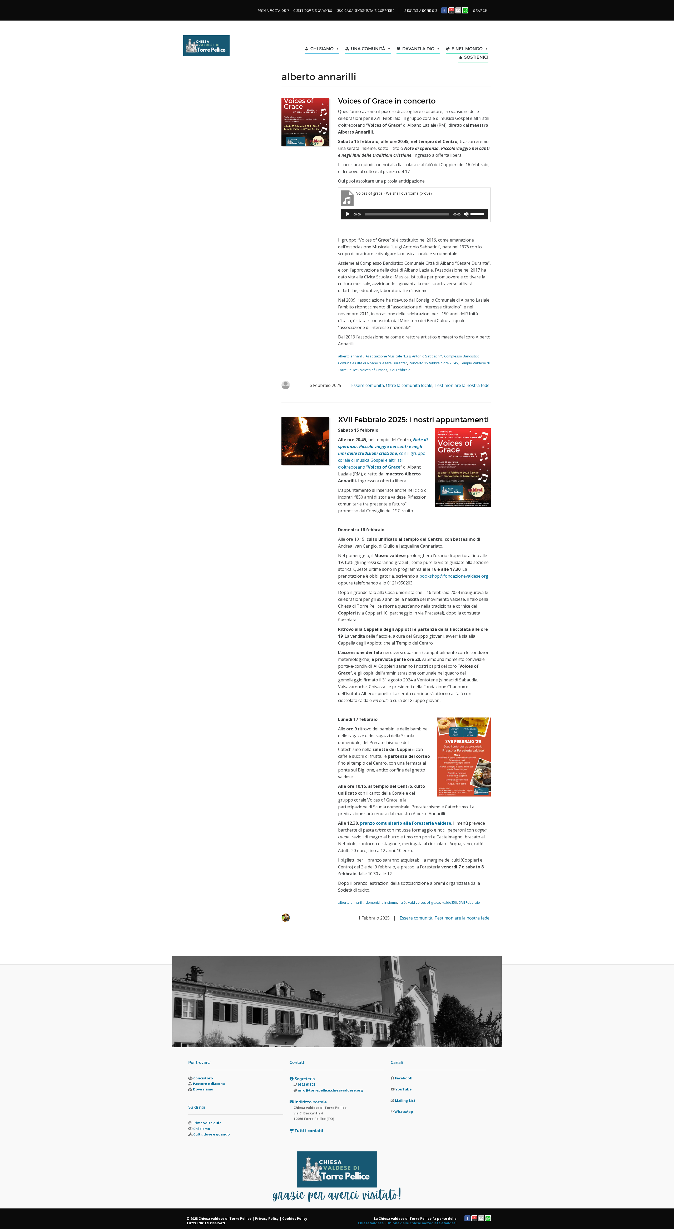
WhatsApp (403, 1111)
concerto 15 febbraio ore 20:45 (433, 363)
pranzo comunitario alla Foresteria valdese (405, 823)
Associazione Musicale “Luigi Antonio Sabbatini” (404, 356)
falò (402, 902)
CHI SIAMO (322, 48)
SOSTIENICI (476, 57)
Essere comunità (367, 385)
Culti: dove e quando (211, 1134)
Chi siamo (201, 1128)
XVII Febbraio (400, 369)
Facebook (403, 1078)
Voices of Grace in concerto (387, 100)
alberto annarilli (350, 356)
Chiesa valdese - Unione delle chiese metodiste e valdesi (407, 1223)
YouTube (403, 1089)
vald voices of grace (424, 902)
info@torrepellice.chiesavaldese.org (330, 1090)
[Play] (347, 214)
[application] (414, 214)
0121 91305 (306, 1084)
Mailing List (405, 1100)
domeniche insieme (381, 902)
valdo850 (449, 902)
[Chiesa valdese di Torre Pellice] (219, 47)
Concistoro (203, 1078)
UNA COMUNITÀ (368, 48)
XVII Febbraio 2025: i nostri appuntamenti (413, 419)
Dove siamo (203, 1089)
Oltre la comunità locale (409, 385)
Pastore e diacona (209, 1083)
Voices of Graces (373, 369)
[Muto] (466, 214)
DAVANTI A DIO (418, 48)
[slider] (477, 213)
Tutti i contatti (309, 1130)
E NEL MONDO (467, 48)
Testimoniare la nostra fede (461, 385)
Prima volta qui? (206, 1122)
